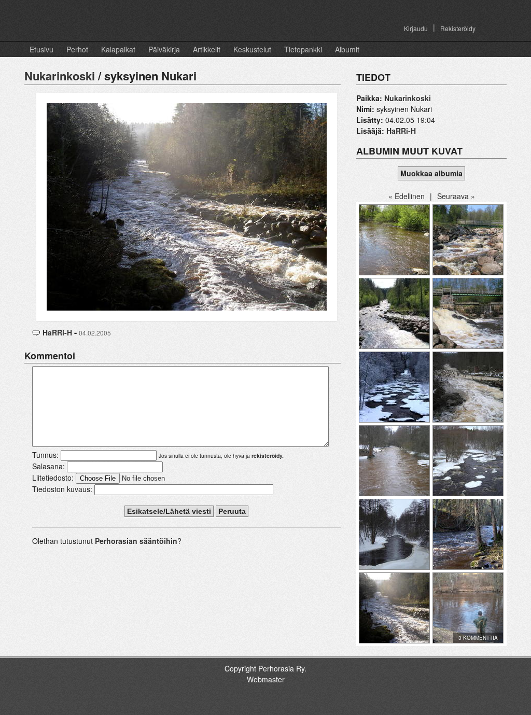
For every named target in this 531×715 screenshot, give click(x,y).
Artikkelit (206, 49)
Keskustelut (252, 49)
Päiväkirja (164, 49)
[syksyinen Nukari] (186, 206)
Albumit (347, 49)
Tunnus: (45, 455)
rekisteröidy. (267, 455)
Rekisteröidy (458, 28)
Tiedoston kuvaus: (62, 489)
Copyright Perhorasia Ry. (265, 668)
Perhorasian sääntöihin (136, 541)
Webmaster (266, 679)
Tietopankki (303, 49)
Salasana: (48, 466)
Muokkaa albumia (431, 173)
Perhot (77, 49)
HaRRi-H (57, 332)
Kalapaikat (118, 49)
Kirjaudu (416, 28)
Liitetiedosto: (53, 477)
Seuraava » (456, 196)
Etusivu (41, 49)
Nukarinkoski (59, 75)
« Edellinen (406, 196)
